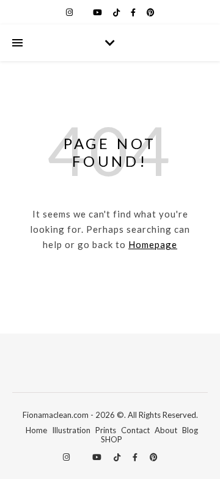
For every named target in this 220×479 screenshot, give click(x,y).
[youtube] (98, 12)
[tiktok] (117, 12)
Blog (190, 430)
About (166, 430)
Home (36, 430)
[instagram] (70, 12)
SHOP (111, 439)
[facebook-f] (134, 12)
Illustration (71, 430)
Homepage (152, 244)
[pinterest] (151, 12)
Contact (135, 430)
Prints (105, 430)
